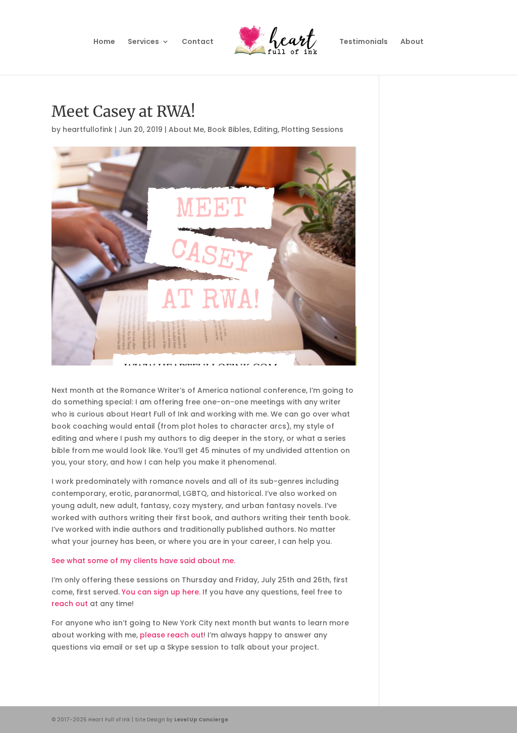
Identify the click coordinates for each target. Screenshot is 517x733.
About (412, 42)
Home (104, 42)
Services (143, 42)
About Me (186, 129)
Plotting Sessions (312, 129)
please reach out (171, 635)
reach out (69, 604)
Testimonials (363, 42)
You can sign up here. (161, 592)
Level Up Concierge (201, 719)
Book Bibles (229, 129)
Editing (265, 129)
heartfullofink (88, 129)
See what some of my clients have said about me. (143, 561)
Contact (198, 42)
